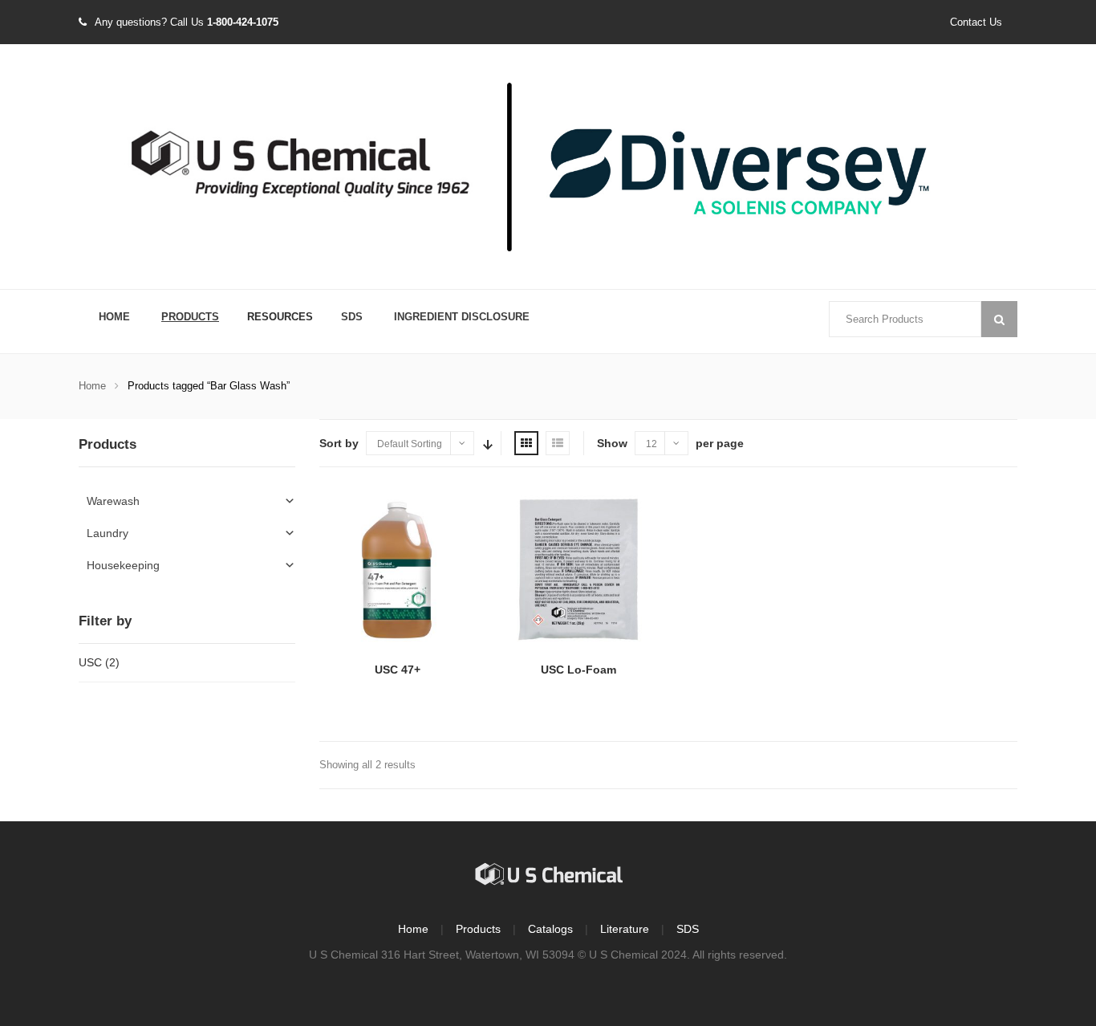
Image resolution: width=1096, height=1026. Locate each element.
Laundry (107, 533)
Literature (624, 928)
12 (651, 444)
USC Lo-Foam (578, 669)
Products (190, 317)
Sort (486, 443)
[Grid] (526, 443)
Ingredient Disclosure (462, 317)
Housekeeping (123, 565)
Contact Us (976, 22)
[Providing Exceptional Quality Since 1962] (548, 167)
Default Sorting (409, 444)
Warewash (113, 501)
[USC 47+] (397, 569)
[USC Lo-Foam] (578, 569)
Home (114, 317)
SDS (352, 317)
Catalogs (550, 928)
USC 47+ (397, 669)
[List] (558, 443)
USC (90, 662)
